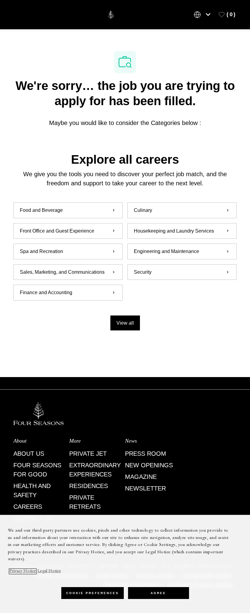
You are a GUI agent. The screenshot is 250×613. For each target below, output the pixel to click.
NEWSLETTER (145, 488)
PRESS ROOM (145, 453)
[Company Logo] (111, 14)
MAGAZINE (141, 476)
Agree (158, 593)
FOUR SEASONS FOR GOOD (37, 470)
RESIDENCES (88, 486)
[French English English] (203, 15)
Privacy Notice (22, 571)
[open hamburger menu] (20, 14)
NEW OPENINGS (149, 465)
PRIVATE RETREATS (85, 502)
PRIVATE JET (88, 453)
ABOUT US (28, 453)
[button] (125, 323)
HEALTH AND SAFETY (32, 490)
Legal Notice (49, 571)
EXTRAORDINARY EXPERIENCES (95, 470)
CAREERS (27, 506)
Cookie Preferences (92, 593)
